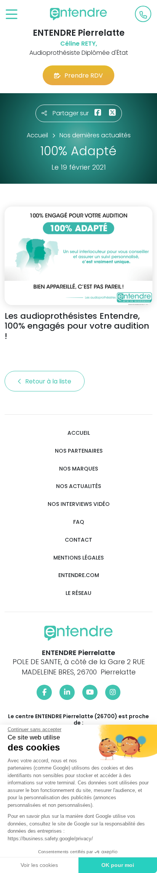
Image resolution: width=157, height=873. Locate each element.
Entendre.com (78, 575)
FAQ (78, 522)
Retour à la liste (49, 381)
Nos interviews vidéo (79, 504)
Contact (78, 540)
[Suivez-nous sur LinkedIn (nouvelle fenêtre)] (67, 692)
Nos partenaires (79, 451)
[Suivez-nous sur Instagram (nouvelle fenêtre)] (112, 692)
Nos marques (78, 469)
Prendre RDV (83, 75)
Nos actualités (78, 486)
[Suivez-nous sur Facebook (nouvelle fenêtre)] (44, 692)
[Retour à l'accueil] (78, 14)
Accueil (78, 433)
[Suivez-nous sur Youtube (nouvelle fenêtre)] (90, 692)
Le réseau (78, 593)
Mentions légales (78, 558)
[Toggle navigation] (12, 14)
